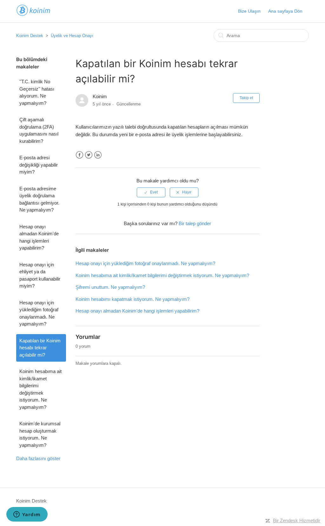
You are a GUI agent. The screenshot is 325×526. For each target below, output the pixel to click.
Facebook (79, 155)
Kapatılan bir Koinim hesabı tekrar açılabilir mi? (40, 348)
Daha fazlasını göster (38, 458)
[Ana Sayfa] (33, 14)
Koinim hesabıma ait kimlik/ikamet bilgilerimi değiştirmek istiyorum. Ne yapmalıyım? (40, 389)
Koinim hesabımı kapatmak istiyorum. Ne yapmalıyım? (132, 299)
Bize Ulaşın (249, 11)
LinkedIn (98, 155)
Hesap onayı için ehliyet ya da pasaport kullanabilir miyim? (39, 275)
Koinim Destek (29, 35)
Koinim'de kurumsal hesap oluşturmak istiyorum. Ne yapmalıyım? (39, 434)
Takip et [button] (246, 98)
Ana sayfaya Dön (285, 11)
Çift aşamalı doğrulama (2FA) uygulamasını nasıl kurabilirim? (38, 130)
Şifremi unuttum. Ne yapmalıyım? (110, 287)
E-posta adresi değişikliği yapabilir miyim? (38, 164)
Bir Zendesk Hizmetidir (296, 520)
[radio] (151, 192)
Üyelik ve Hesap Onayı (72, 35)
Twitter (89, 155)
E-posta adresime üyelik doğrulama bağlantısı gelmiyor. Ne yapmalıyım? (39, 199)
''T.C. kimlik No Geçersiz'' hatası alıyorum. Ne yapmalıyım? (36, 92)
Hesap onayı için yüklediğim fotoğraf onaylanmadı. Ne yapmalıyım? (38, 313)
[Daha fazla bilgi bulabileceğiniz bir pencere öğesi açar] (27, 515)
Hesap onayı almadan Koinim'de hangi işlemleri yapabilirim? (39, 237)
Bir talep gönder (195, 223)
